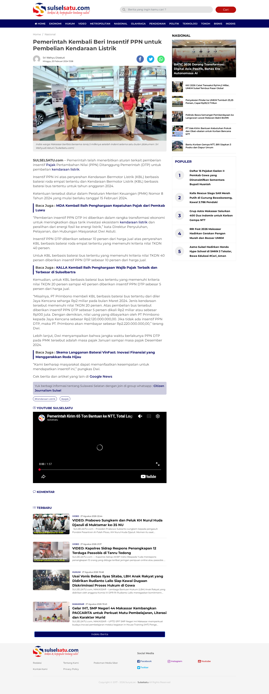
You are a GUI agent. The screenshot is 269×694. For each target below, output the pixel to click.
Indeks (230, 23)
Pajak (50, 165)
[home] (56, 651)
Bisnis (218, 23)
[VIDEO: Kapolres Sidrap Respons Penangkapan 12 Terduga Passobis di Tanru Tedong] (51, 551)
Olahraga (138, 23)
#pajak (65, 399)
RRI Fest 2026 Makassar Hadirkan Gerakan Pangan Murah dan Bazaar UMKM (207, 233)
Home (41, 23)
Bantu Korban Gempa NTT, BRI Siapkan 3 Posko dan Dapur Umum (208, 146)
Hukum (70, 23)
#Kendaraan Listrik (45, 399)
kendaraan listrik (65, 169)
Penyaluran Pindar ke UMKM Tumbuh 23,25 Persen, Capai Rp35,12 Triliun (209, 101)
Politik (174, 23)
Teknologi (190, 23)
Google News (101, 377)
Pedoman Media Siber (106, 662)
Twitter (144, 667)
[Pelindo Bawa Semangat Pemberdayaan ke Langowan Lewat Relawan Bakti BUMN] (177, 116)
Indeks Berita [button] (99, 634)
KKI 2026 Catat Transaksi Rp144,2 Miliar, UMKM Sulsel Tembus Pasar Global (207, 87)
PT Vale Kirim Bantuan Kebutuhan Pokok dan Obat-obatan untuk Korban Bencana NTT (208, 131)
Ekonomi (55, 23)
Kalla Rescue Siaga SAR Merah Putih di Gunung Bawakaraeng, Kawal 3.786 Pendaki (211, 198)
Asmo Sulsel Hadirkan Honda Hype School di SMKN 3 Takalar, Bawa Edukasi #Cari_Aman (211, 251)
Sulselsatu (143, 682)
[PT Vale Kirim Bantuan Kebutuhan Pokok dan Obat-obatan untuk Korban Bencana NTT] (177, 131)
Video (82, 23)
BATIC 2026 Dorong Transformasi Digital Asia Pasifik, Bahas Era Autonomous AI (199, 69)
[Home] (61, 9)
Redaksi (37, 662)
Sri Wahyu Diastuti (54, 57)
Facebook (146, 661)
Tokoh (205, 23)
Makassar (78, 604)
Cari (226, 9)
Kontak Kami (40, 669)
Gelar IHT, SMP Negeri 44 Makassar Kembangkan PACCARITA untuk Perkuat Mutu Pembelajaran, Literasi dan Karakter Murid (119, 612)
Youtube (206, 661)
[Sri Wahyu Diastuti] (37, 59)
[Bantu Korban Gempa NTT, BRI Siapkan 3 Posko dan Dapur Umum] (177, 145)
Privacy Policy (71, 669)
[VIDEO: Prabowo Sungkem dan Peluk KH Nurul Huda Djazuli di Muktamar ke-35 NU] (51, 523)
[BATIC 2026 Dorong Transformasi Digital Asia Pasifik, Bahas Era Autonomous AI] (204, 57)
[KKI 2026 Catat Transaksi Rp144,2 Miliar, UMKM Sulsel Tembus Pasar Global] (177, 86)
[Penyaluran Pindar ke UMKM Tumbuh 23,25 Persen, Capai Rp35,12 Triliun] (177, 101)
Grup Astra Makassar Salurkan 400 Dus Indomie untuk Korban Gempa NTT (211, 215)
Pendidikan (157, 23)
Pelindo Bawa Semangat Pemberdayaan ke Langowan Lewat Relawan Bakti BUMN (210, 116)
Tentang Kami (71, 662)
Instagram (176, 661)
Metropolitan (100, 23)
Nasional (120, 23)
